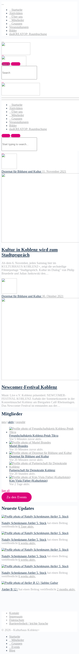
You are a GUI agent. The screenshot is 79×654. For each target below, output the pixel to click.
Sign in (6, 135)
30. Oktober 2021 (52, 296)
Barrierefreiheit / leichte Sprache (28, 623)
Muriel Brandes (18, 446)
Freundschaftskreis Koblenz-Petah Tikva (33, 435)
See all (6, 490)
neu (4, 422)
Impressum (15, 616)
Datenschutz (16, 620)
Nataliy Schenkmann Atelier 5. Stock (24, 523)
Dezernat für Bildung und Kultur (22, 171)
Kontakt (14, 613)
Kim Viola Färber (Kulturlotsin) (28, 480)
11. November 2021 (54, 171)
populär (20, 422)
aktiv (11, 422)
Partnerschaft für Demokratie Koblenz (32, 470)
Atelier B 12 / (10, 589)
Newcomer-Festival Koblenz (29, 387)
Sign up (15, 135)
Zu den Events (17, 497)
